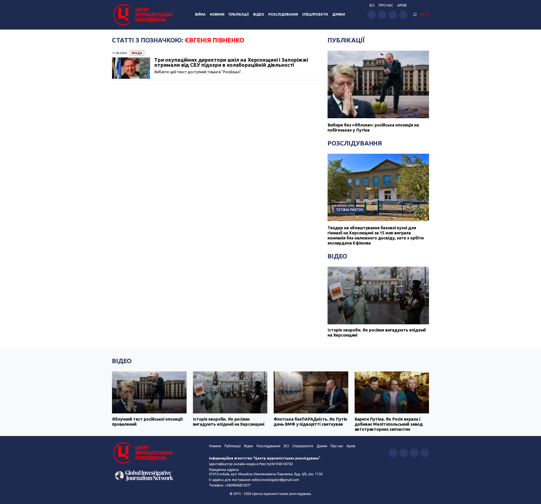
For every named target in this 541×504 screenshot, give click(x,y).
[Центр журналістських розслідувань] (142, 14)
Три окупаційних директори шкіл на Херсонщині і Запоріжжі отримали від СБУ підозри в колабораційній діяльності (231, 62)
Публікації (239, 14)
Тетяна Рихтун (349, 210)
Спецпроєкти (302, 446)
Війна (200, 14)
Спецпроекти (315, 14)
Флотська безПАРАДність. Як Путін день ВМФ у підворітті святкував (310, 422)
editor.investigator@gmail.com (275, 480)
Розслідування (283, 14)
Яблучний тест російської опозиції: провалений (147, 422)
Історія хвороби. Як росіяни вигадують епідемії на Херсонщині (377, 332)
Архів (402, 5)
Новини (217, 14)
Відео (258, 14)
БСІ (371, 5)
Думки (338, 14)
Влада (137, 53)
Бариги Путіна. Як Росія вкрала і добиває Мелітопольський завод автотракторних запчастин (389, 424)
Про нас (386, 5)
